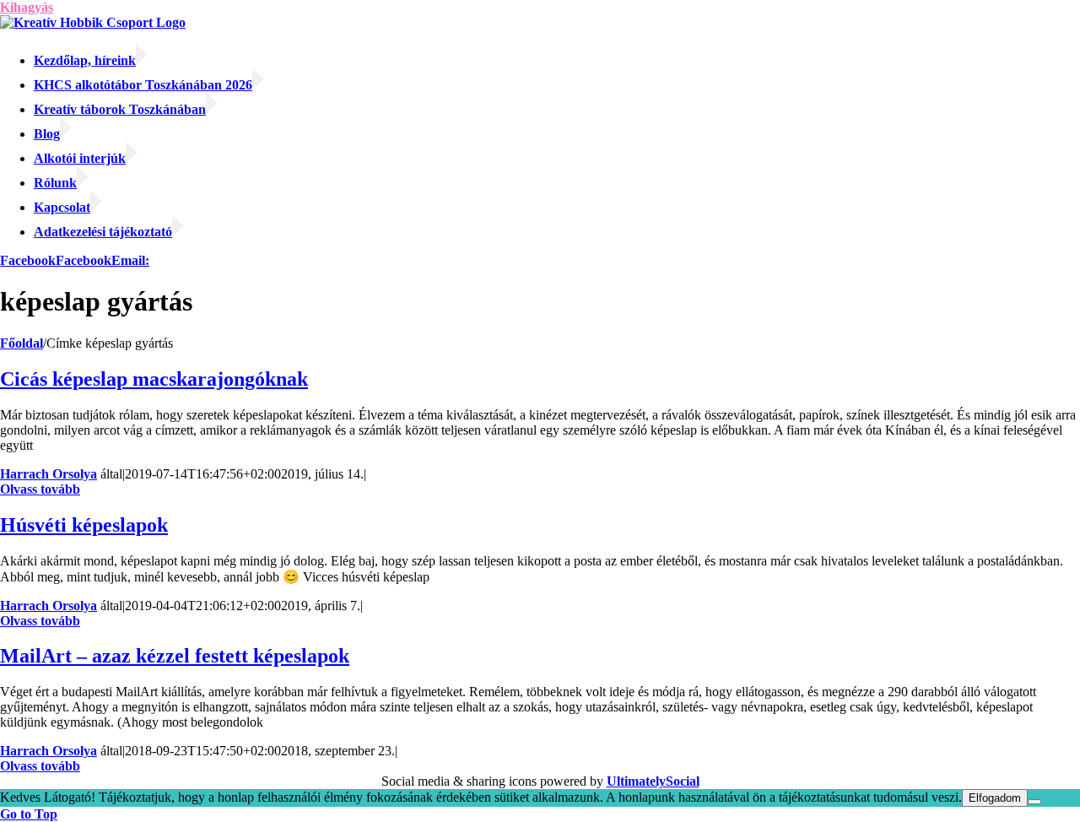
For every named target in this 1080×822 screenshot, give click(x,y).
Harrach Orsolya (48, 474)
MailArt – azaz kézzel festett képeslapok (174, 656)
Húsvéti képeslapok (84, 525)
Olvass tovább (40, 489)
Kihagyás (26, 7)
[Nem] (1034, 801)
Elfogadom (995, 798)
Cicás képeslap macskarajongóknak (154, 379)
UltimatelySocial (653, 781)
